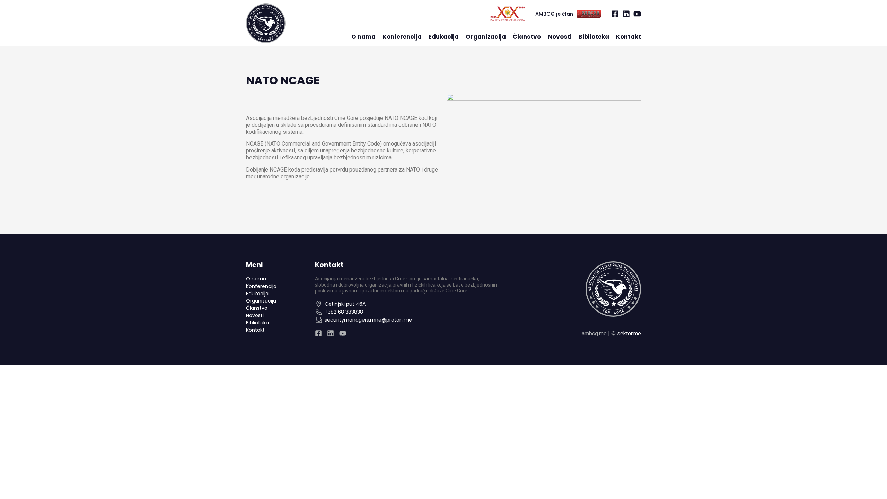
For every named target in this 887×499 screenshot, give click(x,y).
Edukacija (444, 37)
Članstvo (527, 37)
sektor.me (629, 333)
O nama (363, 37)
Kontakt (628, 37)
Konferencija (402, 37)
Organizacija (486, 37)
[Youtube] (637, 14)
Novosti (560, 37)
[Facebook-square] (615, 14)
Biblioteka (594, 37)
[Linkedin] (626, 14)
